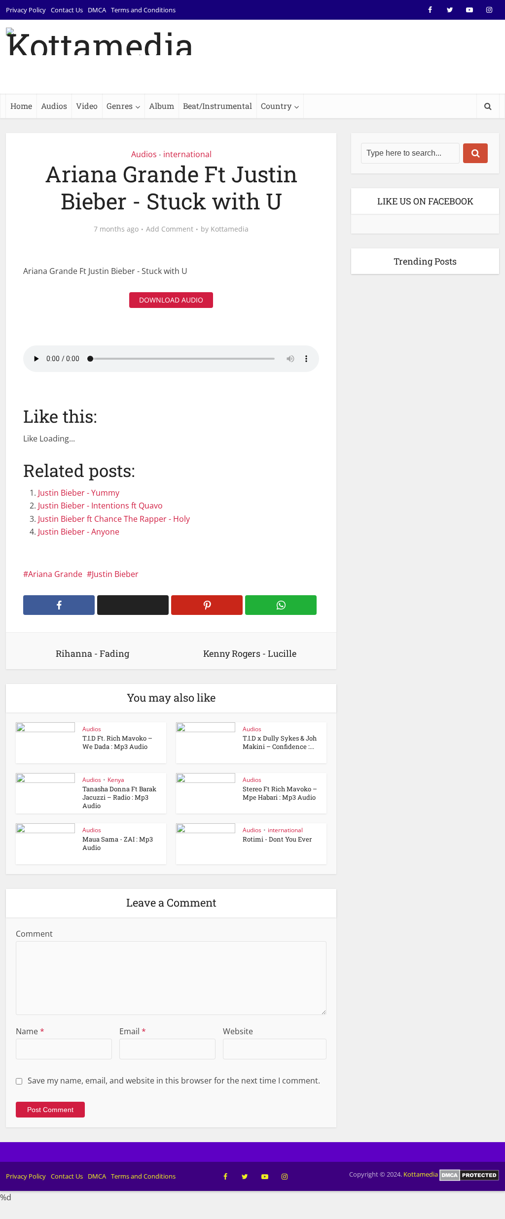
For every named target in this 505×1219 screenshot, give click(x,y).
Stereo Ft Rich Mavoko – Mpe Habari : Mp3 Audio (280, 793)
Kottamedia (230, 229)
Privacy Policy (26, 9)
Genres (120, 106)
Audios (54, 106)
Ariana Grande (55, 574)
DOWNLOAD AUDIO (171, 300)
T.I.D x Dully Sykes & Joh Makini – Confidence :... (280, 742)
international (187, 154)
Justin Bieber (115, 574)
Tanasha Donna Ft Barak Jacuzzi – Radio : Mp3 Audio (119, 797)
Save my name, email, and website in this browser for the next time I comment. (174, 1080)
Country (276, 106)
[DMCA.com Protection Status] (469, 1174)
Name (30, 1031)
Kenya (116, 780)
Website (238, 1031)
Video (87, 106)
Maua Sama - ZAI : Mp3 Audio (117, 843)
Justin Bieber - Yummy (78, 492)
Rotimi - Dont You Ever (277, 839)
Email (132, 1031)
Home (21, 106)
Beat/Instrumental (217, 106)
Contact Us (67, 9)
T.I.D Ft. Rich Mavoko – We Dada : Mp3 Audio (117, 742)
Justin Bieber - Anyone (78, 531)
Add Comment (169, 229)
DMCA (97, 9)
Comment (34, 933)
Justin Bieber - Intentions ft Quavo (100, 505)
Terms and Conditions (143, 9)
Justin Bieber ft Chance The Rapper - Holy (114, 518)
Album (161, 106)
